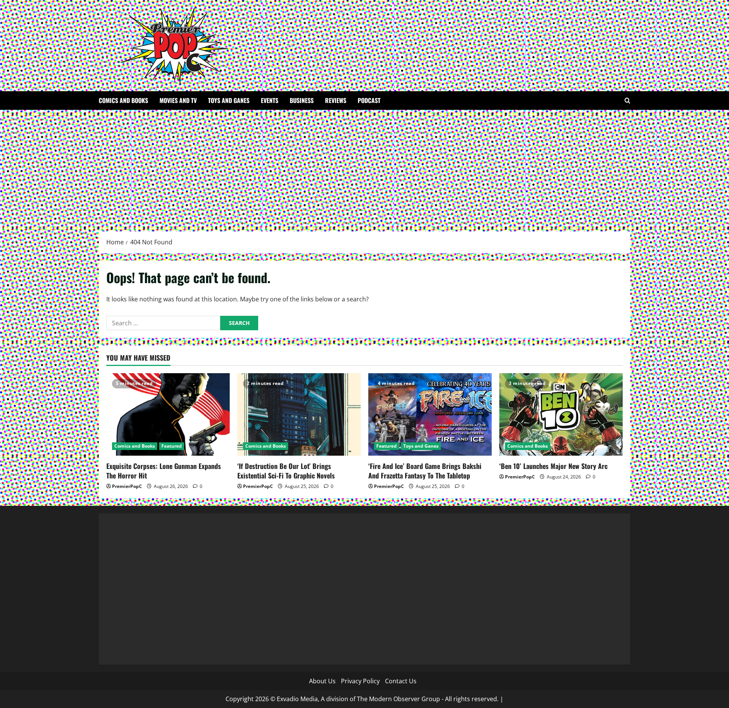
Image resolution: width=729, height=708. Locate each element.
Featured (171, 446)
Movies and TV (178, 100)
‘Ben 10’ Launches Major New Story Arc (554, 466)
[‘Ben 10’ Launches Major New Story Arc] (561, 414)
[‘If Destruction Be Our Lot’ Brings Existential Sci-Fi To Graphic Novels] (299, 414)
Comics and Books (123, 100)
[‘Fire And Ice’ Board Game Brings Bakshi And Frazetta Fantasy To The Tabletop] (430, 414)
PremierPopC (127, 486)
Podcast (369, 100)
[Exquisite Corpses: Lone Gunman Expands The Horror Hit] (168, 414)
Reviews (335, 100)
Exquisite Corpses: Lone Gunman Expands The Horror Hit (163, 470)
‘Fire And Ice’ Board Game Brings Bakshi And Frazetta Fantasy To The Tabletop (424, 470)
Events (269, 100)
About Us (322, 681)
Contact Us (401, 681)
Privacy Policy (360, 681)
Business (302, 100)
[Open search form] (627, 100)
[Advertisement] (364, 167)
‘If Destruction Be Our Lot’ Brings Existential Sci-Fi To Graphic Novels (286, 470)
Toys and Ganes (228, 100)
